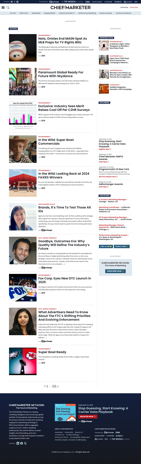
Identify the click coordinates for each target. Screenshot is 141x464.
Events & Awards (106, 13)
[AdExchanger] (54, 2)
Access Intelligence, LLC (65, 452)
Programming (43, 35)
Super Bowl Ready (52, 352)
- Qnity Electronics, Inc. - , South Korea (115, 218)
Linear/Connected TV (67, 13)
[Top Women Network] (72, 2)
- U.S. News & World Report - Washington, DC (114, 237)
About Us (78, 432)
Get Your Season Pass (107, 177)
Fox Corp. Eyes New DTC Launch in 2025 (64, 280)
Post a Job (105, 246)
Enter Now (103, 162)
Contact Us (59, 435)
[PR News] (87, 2)
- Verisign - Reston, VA (113, 200)
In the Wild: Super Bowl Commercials (56, 142)
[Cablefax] (136, 1)
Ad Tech (13, 13)
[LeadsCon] (117, 1)
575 (54, 386)
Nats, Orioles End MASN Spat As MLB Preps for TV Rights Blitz (62, 40)
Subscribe (134, 7)
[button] (3, 7)
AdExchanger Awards (111, 184)
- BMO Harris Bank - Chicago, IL (113, 227)
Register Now (104, 149)
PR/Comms (24, 13)
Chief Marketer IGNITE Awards (111, 158)
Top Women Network (123, 13)
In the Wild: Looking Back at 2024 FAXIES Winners (63, 175)
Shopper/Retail (49, 13)
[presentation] (23, 48)
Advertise (124, 7)
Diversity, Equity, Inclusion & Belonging (70, 440)
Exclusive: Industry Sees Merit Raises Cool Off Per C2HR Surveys (64, 108)
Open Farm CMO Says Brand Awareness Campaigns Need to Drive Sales (119, 61)
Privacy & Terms (61, 437)
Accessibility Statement (79, 437)
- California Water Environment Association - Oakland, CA (114, 209)
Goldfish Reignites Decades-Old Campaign (121, 88)
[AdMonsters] (128, 2)
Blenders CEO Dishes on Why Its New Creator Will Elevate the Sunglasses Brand (121, 76)
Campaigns (114, 85)
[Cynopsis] (108, 1)
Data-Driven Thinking (46, 238)
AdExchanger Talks (46, 204)
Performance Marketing (87, 13)
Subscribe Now (114, 271)
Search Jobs (120, 246)
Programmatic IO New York (114, 169)
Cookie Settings (72, 435)
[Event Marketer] (97, 2)
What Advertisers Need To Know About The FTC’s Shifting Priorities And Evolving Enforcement (64, 316)
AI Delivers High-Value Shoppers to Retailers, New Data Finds (120, 46)
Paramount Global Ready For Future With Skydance (60, 74)
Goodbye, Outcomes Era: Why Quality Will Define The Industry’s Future (64, 245)
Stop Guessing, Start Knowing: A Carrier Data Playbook (112, 144)
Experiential (36, 13)
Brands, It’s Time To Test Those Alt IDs (64, 209)
